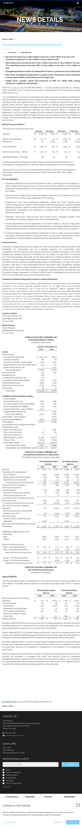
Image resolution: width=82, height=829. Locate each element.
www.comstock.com (42, 275)
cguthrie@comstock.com (12, 318)
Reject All (57, 822)
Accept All (72, 822)
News (8, 770)
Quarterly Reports (12, 775)
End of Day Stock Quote (13, 783)
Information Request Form (14, 753)
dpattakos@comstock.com (13, 330)
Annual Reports (11, 778)
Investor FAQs (8, 750)
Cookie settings (10, 822)
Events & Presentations (13, 772)
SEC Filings (7, 748)
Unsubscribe (6, 786)
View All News (7, 39)
